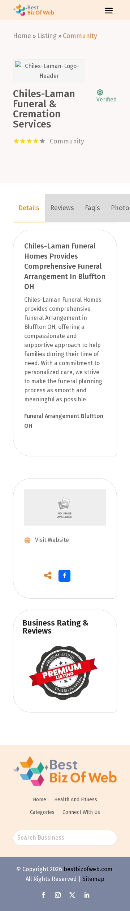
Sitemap (93, 879)
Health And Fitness (75, 800)
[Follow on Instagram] (58, 895)
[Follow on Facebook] (43, 895)
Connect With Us (81, 812)
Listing (47, 36)
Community (80, 36)
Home (22, 36)
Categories (42, 812)
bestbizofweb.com (88, 869)
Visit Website (52, 539)
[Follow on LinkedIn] (86, 895)
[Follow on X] (72, 895)
